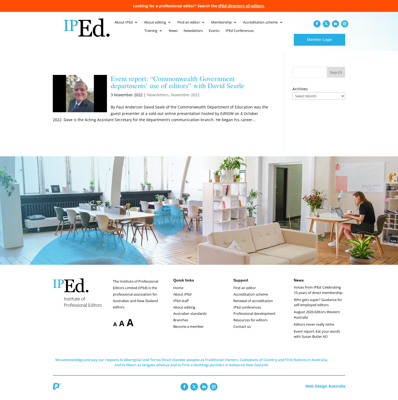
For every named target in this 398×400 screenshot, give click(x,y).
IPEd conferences (247, 307)
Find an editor (188, 22)
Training (150, 31)
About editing (155, 22)
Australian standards (190, 313)
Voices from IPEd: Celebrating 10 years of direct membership (318, 290)
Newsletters (193, 31)
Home (178, 287)
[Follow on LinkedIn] (335, 23)
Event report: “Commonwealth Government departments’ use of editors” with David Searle (177, 82)
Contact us (242, 326)
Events (214, 31)
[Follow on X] (326, 23)
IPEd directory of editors (241, 5)
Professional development (254, 313)
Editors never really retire (314, 324)
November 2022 (185, 94)
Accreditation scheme (260, 22)
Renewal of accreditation (253, 300)
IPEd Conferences (240, 31)
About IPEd (124, 22)
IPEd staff (181, 300)
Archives (300, 88)
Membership (221, 22)
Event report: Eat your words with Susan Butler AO (317, 334)
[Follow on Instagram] (344, 23)
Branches (180, 320)
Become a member (188, 326)
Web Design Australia (325, 386)
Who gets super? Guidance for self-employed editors (318, 302)
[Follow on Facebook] (317, 23)
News (173, 31)
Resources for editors (250, 320)
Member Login (319, 39)
